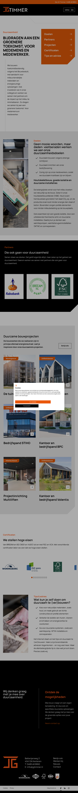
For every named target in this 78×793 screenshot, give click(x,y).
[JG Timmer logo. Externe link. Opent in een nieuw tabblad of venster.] (16, 386)
